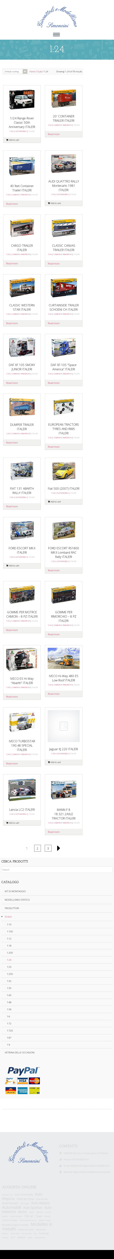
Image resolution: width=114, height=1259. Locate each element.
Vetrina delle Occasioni (20, 1052)
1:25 (9, 966)
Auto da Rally (42, 1199)
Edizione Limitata (10, 1220)
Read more (54, 134)
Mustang (5, 1233)
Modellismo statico (17, 899)
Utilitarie (21, 1237)
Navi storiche (26, 1233)
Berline (22, 1212)
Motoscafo (41, 1229)
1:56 (9, 1009)
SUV (13, 1237)
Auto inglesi (25, 1203)
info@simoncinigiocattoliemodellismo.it (89, 1165)
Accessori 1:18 (7, 1195)
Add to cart (14, 139)
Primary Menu (56, 34)
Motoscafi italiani (26, 1229)
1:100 (10, 931)
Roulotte (5, 1237)
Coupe (39, 1216)
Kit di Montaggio (15, 891)
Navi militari (15, 1233)
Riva (35, 1233)
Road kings (44, 1233)
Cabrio (31, 1212)
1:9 (8, 1044)
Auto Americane (24, 1194)
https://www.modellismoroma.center (91, 1172)
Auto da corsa (25, 1199)
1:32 (9, 981)
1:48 (9, 1002)
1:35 (9, 988)
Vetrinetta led (40, 1237)
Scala (39, 71)
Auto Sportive (32, 1207)
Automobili (11, 1207)
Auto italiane (40, 1203)
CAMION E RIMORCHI (62, 125)
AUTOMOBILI (20, 131)
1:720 (10, 1030)
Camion (39, 1212)
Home (32, 71)
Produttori (12, 908)
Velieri (30, 1237)
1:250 (10, 974)
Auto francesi (10, 1203)
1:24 (11, 131)
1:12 (9, 938)
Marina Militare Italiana (28, 1220)
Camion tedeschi (16, 1216)
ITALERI (31, 131)
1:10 (9, 924)
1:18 (9, 945)
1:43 (9, 995)
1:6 (8, 1016)
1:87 (9, 1037)
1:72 (9, 1023)
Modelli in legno (45, 1220)
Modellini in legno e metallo (15, 1224)
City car (28, 1216)
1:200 (10, 952)
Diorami (47, 1216)
